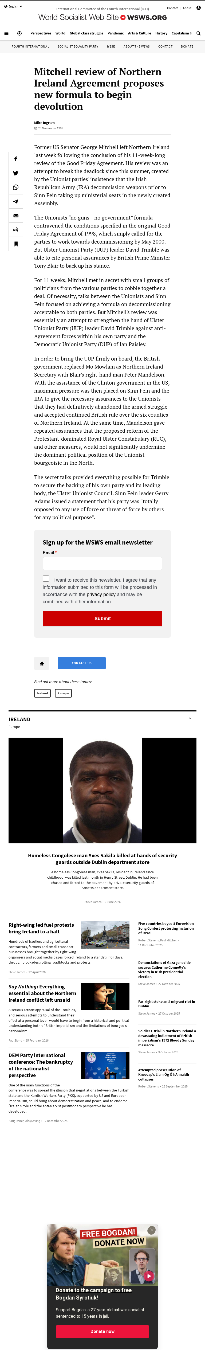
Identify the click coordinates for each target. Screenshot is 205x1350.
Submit (102, 618)
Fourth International (30, 46)
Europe (63, 693)
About (187, 8)
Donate (187, 46)
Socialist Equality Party (78, 46)
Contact (172, 8)
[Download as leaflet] (16, 230)
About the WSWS (137, 46)
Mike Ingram (44, 122)
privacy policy (101, 594)
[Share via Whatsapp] (16, 187)
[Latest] (19, 35)
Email (48, 553)
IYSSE (111, 46)
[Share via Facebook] (16, 159)
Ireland (42, 693)
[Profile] (198, 9)
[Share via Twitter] (16, 173)
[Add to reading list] (16, 244)
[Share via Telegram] (16, 201)
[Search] (198, 35)
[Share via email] (16, 215)
